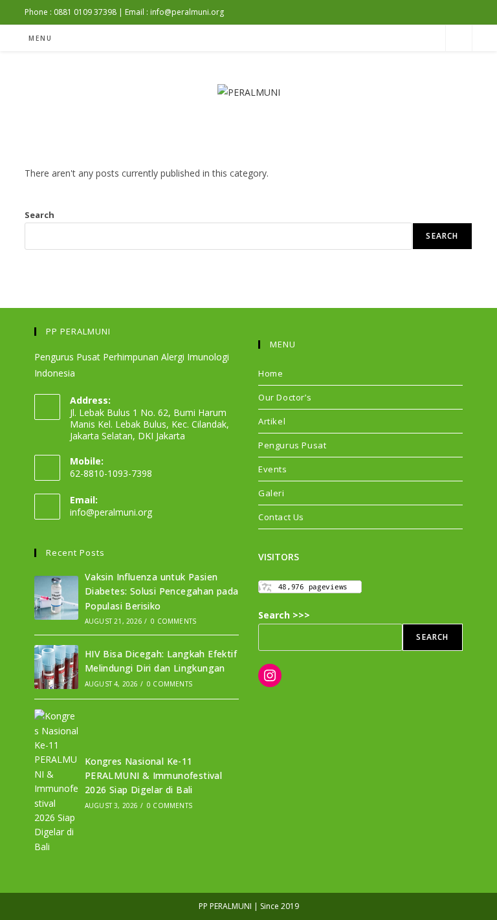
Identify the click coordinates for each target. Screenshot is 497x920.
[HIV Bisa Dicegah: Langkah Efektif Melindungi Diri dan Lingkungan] (56, 667)
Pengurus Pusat (292, 445)
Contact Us (281, 517)
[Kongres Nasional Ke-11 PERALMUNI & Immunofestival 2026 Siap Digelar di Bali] (56, 781)
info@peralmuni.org (111, 512)
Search (39, 215)
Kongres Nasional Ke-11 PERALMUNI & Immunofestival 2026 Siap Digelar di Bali (153, 775)
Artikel (271, 421)
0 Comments (173, 621)
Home (270, 373)
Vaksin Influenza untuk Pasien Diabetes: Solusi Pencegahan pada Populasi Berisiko (162, 591)
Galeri (271, 493)
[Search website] (459, 39)
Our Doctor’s (284, 397)
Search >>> (284, 615)
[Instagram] (270, 675)
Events (272, 469)
